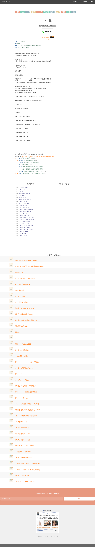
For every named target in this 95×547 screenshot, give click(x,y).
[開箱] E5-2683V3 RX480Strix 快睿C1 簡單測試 (26, 362)
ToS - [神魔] (22, 195)
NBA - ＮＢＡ (22, 191)
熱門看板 (48, 25)
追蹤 (40, 25)
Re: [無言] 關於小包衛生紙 (21, 356)
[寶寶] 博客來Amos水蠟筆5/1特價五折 (24, 446)
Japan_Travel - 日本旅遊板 (26, 225)
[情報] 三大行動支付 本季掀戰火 (23, 440)
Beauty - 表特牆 (23, 235)
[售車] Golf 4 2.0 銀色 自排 (21, 398)
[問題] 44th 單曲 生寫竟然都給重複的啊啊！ (26, 416)
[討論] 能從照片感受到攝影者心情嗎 (24, 314)
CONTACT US (54, 536)
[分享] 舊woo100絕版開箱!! (22, 350)
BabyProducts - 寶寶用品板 (26, 229)
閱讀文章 (17, 332)
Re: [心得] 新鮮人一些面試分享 (22, 452)
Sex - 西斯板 (23, 233)
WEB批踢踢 (47, 536)
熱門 (92, 2)
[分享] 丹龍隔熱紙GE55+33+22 (22, 284)
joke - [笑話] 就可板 (24, 203)
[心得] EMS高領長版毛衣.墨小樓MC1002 (25, 278)
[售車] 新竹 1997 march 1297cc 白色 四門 (25, 308)
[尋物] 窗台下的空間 (20, 296)
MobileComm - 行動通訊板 (26, 209)
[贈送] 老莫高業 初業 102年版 (22, 434)
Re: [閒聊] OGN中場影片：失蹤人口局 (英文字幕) (27, 470)
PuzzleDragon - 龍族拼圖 (25, 199)
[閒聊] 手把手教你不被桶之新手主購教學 (25, 386)
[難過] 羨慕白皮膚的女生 (21, 326)
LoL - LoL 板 (22, 189)
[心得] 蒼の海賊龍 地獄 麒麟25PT (23, 458)
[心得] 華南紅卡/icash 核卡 (21, 422)
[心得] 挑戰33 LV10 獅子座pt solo (23, 380)
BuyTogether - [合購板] (25, 211)
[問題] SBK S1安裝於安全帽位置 (23, 344)
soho (46, 37)
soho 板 (47, 20)
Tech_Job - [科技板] (24, 207)
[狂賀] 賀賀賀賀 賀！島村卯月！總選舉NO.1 (26, 320)
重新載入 (53, 25)
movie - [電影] (22, 197)
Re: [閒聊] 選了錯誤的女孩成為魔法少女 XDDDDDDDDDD (29, 266)
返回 (47, 39)
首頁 (42, 37)
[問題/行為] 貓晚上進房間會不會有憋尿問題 (26, 260)
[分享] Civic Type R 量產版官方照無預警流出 (26, 392)
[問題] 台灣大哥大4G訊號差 (22, 476)
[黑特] (16, 338)
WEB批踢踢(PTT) (6, 2)
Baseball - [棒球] (24, 205)
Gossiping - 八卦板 (23, 187)
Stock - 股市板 (23, 213)
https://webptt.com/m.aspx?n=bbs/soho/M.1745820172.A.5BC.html (38, 156)
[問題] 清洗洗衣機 (19, 290)
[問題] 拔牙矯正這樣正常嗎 (22, 428)
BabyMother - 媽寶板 (25, 227)
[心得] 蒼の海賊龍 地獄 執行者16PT (24, 368)
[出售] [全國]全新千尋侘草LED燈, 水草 (24, 482)
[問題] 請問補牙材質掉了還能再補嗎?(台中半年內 (27, 410)
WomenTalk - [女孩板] (24, 193)
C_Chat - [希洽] (23, 201)
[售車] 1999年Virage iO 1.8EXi (22, 374)
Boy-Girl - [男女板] (24, 215)
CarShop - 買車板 (24, 231)
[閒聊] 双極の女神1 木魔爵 (21, 302)
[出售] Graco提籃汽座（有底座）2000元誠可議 (27, 404)
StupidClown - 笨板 (24, 223)
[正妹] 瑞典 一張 (19, 272)
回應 (43, 25)
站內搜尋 (84, 2)
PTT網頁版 (76, 2)
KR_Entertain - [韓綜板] (25, 221)
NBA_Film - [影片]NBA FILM (27, 219)
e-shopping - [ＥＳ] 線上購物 (27, 217)
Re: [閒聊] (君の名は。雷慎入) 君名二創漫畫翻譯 (27, 464)
